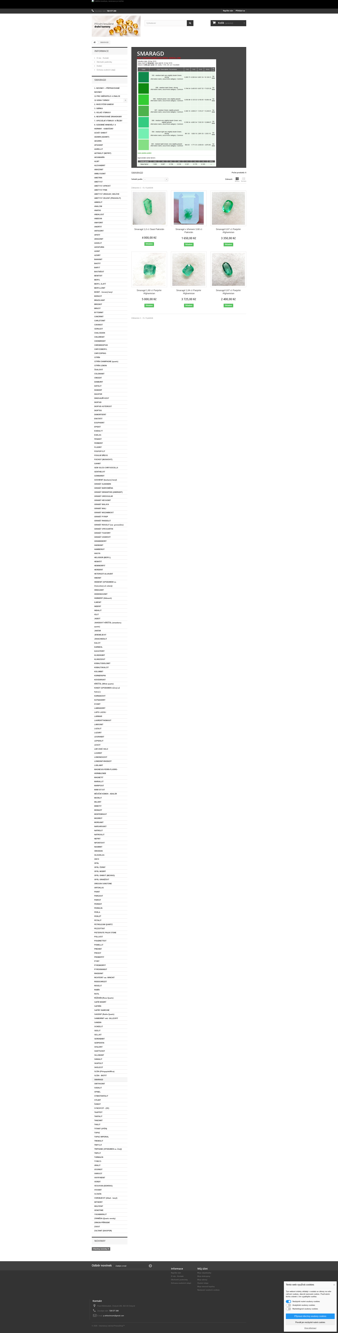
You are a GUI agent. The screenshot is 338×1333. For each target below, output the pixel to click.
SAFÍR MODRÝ (100, 1002)
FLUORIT (98, 447)
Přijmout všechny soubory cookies (310, 1316)
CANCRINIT (99, 317)
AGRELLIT (98, 149)
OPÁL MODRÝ (100, 871)
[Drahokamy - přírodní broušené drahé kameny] (116, 26)
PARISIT (97, 900)
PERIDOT (98, 904)
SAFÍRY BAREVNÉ (101, 1010)
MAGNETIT (98, 777)
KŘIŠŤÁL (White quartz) (104, 684)
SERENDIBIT (99, 1039)
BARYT (97, 268)
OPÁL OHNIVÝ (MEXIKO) (104, 875)
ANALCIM (98, 206)
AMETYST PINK (100, 190)
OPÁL (96, 863)
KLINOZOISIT (99, 659)
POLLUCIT (98, 937)
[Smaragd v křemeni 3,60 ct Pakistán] (188, 208)
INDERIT (97, 606)
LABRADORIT (99, 708)
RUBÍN (97, 990)
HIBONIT (97, 578)
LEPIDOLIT (98, 741)
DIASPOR (98, 394)
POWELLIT (98, 945)
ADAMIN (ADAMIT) (101, 137)
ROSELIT (98, 986)
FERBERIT (98, 443)
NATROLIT (98, 831)
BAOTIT (97, 263)
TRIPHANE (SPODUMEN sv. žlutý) (108, 1149)
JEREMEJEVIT (100, 635)
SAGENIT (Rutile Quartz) (104, 1014)
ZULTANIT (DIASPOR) (103, 1231)
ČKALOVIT (98, 370)
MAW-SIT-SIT (99, 790)
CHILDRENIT (99, 337)
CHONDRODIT (100, 341)
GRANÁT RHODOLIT (102, 521)
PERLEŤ (97, 916)
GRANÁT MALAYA (101, 504)
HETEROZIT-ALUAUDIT (103, 574)
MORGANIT (99, 822)
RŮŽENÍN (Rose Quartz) (103, 998)
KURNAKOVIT (99, 696)
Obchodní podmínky (104, 62)
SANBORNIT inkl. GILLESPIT (106, 1018)
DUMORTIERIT (100, 415)
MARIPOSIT (99, 786)
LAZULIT (97, 729)
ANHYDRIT (98, 223)
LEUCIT (97, 745)
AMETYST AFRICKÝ (102, 186)
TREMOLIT (98, 1141)
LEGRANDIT (99, 737)
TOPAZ (97, 1133)
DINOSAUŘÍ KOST (101, 398)
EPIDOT (97, 427)
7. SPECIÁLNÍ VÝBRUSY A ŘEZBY (108, 121)
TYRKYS (97, 1161)
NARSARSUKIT (100, 826)
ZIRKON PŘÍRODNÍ (102, 1223)
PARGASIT (98, 896)
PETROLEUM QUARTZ (103, 924)
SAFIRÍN (97, 1006)
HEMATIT (98, 562)
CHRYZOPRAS (100, 353)
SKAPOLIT (98, 1063)
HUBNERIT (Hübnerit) (103, 598)
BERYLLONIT (99, 288)
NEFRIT (97, 839)
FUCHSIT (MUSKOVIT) (103, 459)
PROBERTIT (99, 957)
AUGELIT (98, 243)
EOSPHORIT (99, 423)
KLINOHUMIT (99, 655)
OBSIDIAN (98, 851)
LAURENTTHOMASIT (102, 720)
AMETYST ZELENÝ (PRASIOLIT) (107, 198)
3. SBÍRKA (98, 108)
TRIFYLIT (98, 1145)
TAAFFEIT (98, 1112)
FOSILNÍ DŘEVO (101, 455)
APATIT (97, 235)
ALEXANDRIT (99, 165)
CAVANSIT (98, 325)
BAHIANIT (98, 259)
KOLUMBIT (98, 672)
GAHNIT (97, 464)
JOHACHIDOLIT (100, 639)
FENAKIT (98, 439)
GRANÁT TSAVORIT (102, 533)
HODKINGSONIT (100, 594)
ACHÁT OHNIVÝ (100, 133)
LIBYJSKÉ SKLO (101, 749)
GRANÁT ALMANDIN (102, 484)
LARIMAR (98, 716)
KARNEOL (98, 647)
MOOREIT (98, 818)
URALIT (97, 1165)
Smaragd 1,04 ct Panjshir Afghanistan (188, 292)
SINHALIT (98, 1059)
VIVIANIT (98, 1190)
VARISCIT (98, 1174)
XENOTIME (98, 1210)
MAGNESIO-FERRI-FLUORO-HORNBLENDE (106, 771)
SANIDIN (97, 1022)
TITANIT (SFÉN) (100, 1129)
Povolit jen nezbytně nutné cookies (310, 1322)
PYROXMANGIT (100, 969)
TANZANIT (98, 1120)
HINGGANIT (99, 590)
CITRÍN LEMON (100, 366)
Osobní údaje (202, 1283)
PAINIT (97, 892)
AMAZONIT (98, 170)
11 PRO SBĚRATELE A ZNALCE (107, 96)
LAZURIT (98, 733)
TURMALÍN (98, 1157)
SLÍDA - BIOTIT (100, 1076)
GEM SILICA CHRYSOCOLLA (106, 468)
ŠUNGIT (97, 1104)
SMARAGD (98, 1080)
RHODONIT (98, 973)
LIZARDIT (98, 753)
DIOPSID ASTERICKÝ (103, 406)
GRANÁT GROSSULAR (103, 496)
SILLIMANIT (99, 1055)
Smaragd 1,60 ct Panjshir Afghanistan (149, 292)
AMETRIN (98, 178)
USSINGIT (98, 1169)
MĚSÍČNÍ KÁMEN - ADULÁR (105, 794)
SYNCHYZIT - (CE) (101, 1108)
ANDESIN (98, 219)
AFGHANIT (98, 145)
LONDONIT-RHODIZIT (103, 761)
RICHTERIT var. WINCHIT (104, 978)
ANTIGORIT (99, 231)
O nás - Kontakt (102, 58)
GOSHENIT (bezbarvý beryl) (105, 480)
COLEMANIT (99, 374)
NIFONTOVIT (99, 843)
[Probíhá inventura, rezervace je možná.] (169, 4)
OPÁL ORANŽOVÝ (101, 880)
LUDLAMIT (98, 765)
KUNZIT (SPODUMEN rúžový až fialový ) (107, 690)
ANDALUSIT (99, 214)
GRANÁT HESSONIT (102, 500)
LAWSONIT (98, 725)
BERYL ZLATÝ (100, 284)
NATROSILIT (99, 835)
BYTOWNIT (98, 312)
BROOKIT (98, 304)
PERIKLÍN (98, 908)
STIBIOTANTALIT (101, 1096)
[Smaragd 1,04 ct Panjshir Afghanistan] (188, 269)
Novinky (99, 1240)
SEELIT (97, 1031)
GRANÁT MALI (100, 508)
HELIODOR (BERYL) (102, 557)
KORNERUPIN (100, 676)
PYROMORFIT (100, 965)
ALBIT (96, 161)
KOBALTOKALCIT (101, 667)
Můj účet (202, 1268)
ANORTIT (98, 227)
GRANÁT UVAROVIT (102, 537)
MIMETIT (98, 806)
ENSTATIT (98, 419)
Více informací (310, 1328)
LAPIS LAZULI (100, 712)
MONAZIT (98, 810)
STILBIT (97, 1100)
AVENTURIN (99, 247)
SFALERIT (98, 1047)
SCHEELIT (98, 1027)
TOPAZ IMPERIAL (101, 1137)
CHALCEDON (99, 333)
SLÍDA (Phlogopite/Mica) (104, 1071)
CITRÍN (97, 357)
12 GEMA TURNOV (101, 100)
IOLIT (96, 615)
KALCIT (97, 643)
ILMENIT (97, 602)
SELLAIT (98, 1035)
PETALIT (97, 920)
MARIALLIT (99, 782)
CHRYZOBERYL (100, 349)
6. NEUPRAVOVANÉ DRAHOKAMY (108, 117)
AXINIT (97, 251)
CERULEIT (98, 329)
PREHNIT (98, 949)
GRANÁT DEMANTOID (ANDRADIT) (108, 492)
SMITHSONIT (99, 1084)
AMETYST (98, 182)
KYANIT (97, 704)
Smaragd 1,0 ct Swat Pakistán (149, 229)
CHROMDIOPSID (101, 345)
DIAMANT (98, 390)
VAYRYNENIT (99, 1178)
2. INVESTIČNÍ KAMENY (104, 104)
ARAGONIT (98, 239)
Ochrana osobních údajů (105, 70)
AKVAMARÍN (99, 157)
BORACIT (98, 296)
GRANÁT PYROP (101, 517)
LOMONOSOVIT (100, 757)
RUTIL (96, 994)
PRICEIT (97, 953)
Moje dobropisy (203, 1276)
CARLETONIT (99, 321)
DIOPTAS (98, 410)
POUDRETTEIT (100, 941)
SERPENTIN (99, 1043)
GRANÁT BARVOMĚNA (103, 488)
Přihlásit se (240, 11)
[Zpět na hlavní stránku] (94, 42)
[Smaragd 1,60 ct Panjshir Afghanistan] (149, 269)
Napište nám (228, 11)
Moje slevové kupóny (206, 1287)
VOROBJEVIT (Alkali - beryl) (105, 1198)
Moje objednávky (204, 1273)
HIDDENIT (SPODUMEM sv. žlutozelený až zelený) (105, 584)
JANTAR (97, 631)
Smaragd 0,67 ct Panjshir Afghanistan (228, 231)
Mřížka (237, 181)
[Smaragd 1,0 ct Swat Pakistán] (149, 208)
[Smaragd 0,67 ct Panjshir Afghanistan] (228, 208)
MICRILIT (98, 798)
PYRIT (96, 961)
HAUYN (97, 553)
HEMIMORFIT (99, 566)
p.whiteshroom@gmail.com (113, 1316)
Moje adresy (202, 1280)
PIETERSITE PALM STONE (105, 933)
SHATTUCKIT (99, 1051)
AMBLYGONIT (100, 174)
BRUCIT (97, 308)
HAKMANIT (98, 545)
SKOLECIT (98, 1067)
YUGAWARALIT (100, 1214)
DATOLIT (98, 386)
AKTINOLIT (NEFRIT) (102, 153)
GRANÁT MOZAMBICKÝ (104, 513)
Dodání (99, 66)
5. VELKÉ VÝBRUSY (102, 113)
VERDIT (97, 1182)
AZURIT (97, 255)
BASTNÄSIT (99, 272)
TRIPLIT (97, 1153)
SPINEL (97, 1092)
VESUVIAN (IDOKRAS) (103, 1186)
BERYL (97, 280)
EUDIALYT (98, 431)
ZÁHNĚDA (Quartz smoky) (104, 1218)
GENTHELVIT (99, 472)
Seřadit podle (136, 179)
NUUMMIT (98, 847)
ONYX (96, 859)
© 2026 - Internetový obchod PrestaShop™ (108, 1326)
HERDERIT (98, 570)
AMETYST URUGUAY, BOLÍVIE (106, 194)
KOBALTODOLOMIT (102, 663)
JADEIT (97, 619)
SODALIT (98, 1088)
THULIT (97, 1125)
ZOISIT (97, 1227)
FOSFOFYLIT (99, 451)
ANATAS (97, 210)
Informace (101, 51)
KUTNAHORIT (99, 700)
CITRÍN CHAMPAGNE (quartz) (106, 361)
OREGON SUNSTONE (103, 884)
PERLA (97, 912)
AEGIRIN (97, 141)
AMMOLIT (98, 202)
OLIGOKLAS (99, 855)
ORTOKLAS (99, 888)
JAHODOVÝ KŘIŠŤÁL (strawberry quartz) (107, 625)
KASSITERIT (99, 651)
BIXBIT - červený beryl (103, 292)
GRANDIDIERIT (100, 541)
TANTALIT (98, 1116)
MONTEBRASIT (100, 814)
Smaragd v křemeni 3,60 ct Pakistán (188, 231)
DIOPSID (97, 402)
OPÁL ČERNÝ (99, 867)
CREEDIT (98, 378)
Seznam (243, 181)
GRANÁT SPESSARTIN (103, 529)
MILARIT (97, 802)
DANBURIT (98, 382)
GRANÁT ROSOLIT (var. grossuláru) (108, 525)
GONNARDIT (99, 476)
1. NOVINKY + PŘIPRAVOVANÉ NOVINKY (107, 90)
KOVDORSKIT (100, 680)
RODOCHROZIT (100, 982)
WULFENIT (98, 1206)
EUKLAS (97, 435)
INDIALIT (98, 610)
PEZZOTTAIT (99, 929)
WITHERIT (98, 1202)
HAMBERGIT (99, 549)
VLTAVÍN (97, 1194)
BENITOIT (98, 276)
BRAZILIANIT (99, 300)
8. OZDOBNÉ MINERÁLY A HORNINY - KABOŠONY (105, 127)
